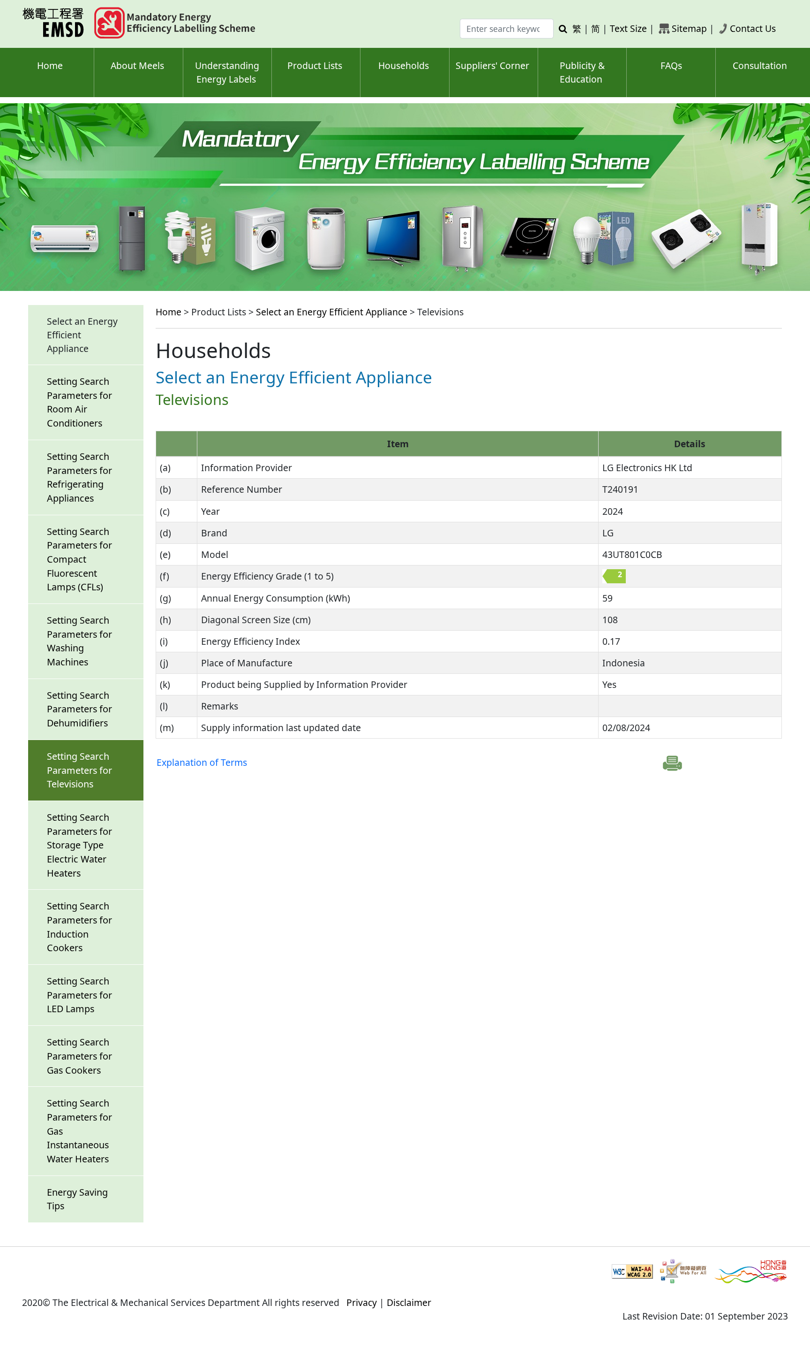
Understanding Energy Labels (227, 72)
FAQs (671, 65)
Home (50, 65)
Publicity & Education (582, 72)
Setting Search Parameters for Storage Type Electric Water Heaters (79, 845)
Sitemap (689, 28)
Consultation (760, 65)
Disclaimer (409, 1302)
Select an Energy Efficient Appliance (331, 311)
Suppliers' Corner (492, 65)
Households (403, 65)
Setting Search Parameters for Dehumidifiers (79, 709)
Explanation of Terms (202, 762)
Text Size (628, 28)
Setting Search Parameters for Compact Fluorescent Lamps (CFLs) (79, 559)
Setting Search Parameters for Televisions (79, 770)
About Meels (137, 65)
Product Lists (314, 65)
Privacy (361, 1302)
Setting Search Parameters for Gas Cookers (79, 1056)
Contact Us (753, 28)
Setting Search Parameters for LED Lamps (79, 995)
